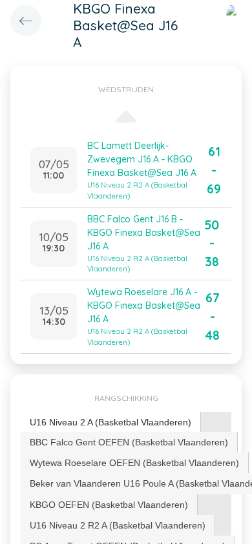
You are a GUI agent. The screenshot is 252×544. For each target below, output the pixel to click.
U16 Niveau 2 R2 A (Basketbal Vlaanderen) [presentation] (117, 525)
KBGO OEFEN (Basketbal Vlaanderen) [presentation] (109, 505)
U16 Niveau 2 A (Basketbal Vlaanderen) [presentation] (110, 422)
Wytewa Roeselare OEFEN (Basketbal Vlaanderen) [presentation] (134, 463)
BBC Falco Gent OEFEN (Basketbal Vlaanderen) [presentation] (129, 442)
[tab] (111, 422)
